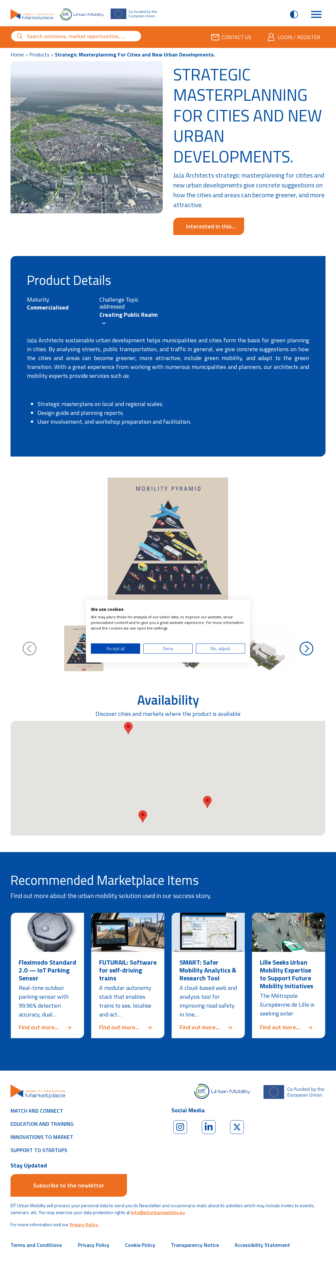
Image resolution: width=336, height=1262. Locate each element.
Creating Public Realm (128, 314)
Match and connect (36, 1111)
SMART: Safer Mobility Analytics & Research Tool (207, 970)
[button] (207, 802)
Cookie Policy (140, 1245)
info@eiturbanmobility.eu (158, 1212)
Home (17, 54)
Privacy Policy (84, 1224)
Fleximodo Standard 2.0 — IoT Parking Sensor (47, 970)
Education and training (42, 1124)
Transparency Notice (195, 1245)
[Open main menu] (316, 14)
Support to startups (38, 1150)
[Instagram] (180, 1127)
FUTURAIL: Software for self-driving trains (128, 970)
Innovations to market (41, 1137)
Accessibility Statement (262, 1245)
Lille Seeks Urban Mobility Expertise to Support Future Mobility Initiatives (286, 974)
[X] (237, 1127)
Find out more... (47, 1027)
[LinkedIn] (209, 1127)
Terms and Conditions (36, 1245)
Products (39, 54)
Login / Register (299, 37)
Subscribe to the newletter (68, 1185)
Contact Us (236, 37)
